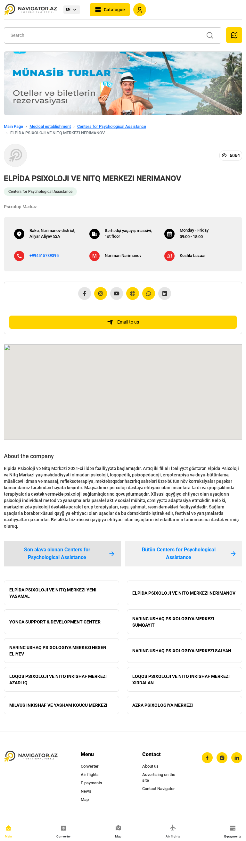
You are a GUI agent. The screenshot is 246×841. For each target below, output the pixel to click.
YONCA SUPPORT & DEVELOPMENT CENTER (55, 621)
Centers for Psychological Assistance (111, 126)
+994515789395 (44, 255)
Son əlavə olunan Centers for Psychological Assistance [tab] (57, 553)
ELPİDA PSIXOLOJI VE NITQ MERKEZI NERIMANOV (183, 593)
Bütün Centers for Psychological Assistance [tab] (179, 553)
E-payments (91, 782)
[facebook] (207, 757)
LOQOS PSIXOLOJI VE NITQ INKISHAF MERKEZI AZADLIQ (58, 679)
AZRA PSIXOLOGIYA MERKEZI (162, 705)
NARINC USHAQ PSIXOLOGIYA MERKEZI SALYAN (181, 650)
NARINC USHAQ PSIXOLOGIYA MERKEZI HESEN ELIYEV (57, 650)
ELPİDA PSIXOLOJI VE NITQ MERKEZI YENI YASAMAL (52, 593)
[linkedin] (236, 757)
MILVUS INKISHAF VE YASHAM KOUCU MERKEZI (58, 705)
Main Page (13, 126)
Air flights (90, 774)
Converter (90, 766)
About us (150, 766)
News (86, 791)
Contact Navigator (158, 788)
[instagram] (222, 757)
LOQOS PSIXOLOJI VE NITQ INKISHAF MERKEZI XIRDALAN (181, 679)
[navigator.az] (31, 756)
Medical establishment (50, 126)
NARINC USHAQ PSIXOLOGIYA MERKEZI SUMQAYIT (173, 622)
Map (85, 799)
